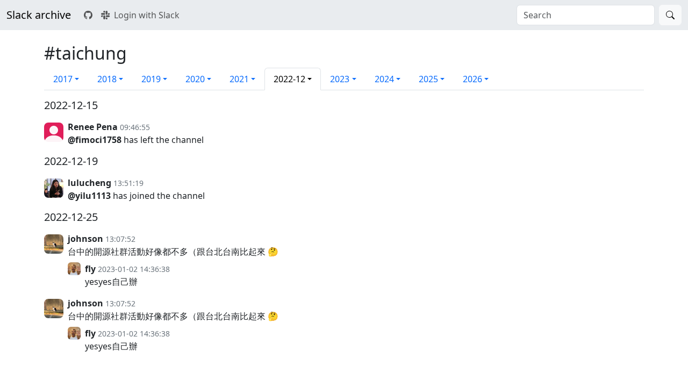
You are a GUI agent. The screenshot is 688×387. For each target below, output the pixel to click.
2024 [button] (384, 79)
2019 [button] (151, 79)
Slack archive (38, 15)
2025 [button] (428, 79)
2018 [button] (107, 79)
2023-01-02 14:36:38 (134, 269)
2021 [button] (239, 79)
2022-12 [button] (289, 79)
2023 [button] (339, 79)
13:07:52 (120, 239)
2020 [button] (195, 79)
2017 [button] (63, 79)
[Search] (670, 15)
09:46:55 (135, 127)
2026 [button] (472, 79)
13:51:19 (128, 183)
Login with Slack (147, 15)
